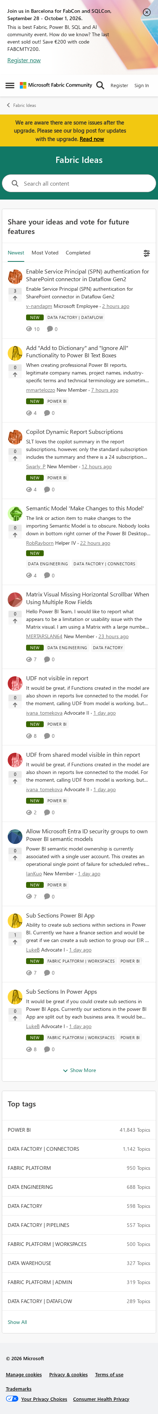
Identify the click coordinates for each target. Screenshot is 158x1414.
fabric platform (29, 1167)
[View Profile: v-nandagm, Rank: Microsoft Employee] (15, 276)
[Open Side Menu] (10, 85)
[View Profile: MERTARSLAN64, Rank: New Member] (15, 599)
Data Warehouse (29, 1262)
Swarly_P (36, 466)
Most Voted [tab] (45, 252)
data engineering (30, 1186)
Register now (24, 60)
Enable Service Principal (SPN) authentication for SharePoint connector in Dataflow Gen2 (87, 275)
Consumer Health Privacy (101, 1399)
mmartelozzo (40, 389)
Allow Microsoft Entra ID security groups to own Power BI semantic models (87, 834)
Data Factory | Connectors (43, 1148)
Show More (83, 1070)
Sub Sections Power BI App (60, 915)
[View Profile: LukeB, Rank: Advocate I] (15, 920)
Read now (92, 138)
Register (119, 85)
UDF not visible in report (57, 678)
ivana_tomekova (44, 712)
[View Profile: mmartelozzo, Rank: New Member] (15, 353)
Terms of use (109, 1374)
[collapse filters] (145, 252)
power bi (19, 1129)
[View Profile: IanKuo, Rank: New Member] (15, 836)
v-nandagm (39, 305)
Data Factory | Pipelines (38, 1224)
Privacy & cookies (68, 1374)
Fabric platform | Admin (40, 1282)
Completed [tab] (78, 252)
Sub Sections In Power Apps (61, 991)
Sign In (141, 85)
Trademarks (19, 1388)
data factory (25, 1205)
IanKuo (34, 873)
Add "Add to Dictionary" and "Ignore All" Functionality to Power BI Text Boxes (77, 351)
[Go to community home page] (56, 85)
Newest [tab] (16, 252)
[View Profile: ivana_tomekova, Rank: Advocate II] (15, 683)
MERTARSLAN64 (44, 636)
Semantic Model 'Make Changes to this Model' (85, 508)
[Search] (100, 85)
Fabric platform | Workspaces (47, 1243)
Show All (17, 1321)
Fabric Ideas (24, 105)
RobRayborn (40, 542)
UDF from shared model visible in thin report (83, 754)
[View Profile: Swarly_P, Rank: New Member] (15, 437)
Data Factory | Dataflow (40, 1301)
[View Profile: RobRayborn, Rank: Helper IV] (15, 513)
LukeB (33, 949)
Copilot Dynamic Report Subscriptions (74, 431)
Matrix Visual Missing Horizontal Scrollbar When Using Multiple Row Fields (87, 598)
